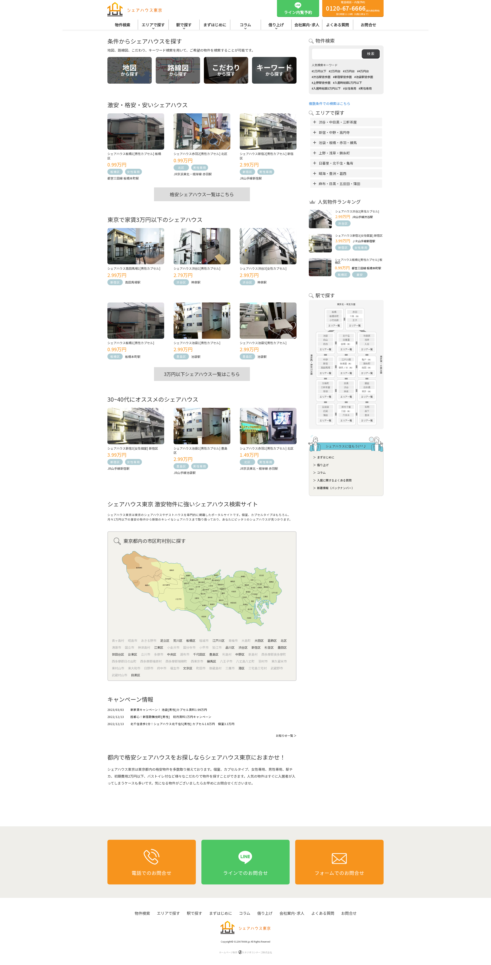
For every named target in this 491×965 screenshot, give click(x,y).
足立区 (164, 640)
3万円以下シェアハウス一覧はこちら (202, 374)
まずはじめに (214, 24)
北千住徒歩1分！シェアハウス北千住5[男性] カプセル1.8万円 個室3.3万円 (182, 724)
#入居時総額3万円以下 (326, 88)
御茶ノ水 (343, 367)
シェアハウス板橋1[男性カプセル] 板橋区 (358, 261)
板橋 (334, 311)
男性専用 (199, 168)
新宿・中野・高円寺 (334, 132)
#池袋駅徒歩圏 (363, 77)
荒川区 (177, 640)
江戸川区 (218, 640)
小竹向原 (334, 320)
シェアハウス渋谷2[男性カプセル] (357, 211)
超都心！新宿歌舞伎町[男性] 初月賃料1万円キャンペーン (170, 717)
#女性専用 (349, 88)
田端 (343, 343)
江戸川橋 (346, 359)
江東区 (158, 647)
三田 (343, 411)
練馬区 (211, 661)
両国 (364, 367)
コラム (245, 24)
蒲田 (325, 415)
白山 (325, 339)
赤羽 (355, 311)
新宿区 (247, 172)
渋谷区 (181, 282)
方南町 (325, 383)
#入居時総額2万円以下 (347, 83)
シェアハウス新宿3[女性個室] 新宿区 (359, 235)
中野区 (240, 654)
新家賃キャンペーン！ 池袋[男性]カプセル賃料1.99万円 (168, 710)
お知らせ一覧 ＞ (286, 735)
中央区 (171, 654)
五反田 (325, 406)
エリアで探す (153, 24)
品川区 (230, 647)
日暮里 (346, 339)
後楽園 (343, 363)
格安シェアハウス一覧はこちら (202, 194)
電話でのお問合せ (151, 872)
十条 (352, 316)
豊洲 (367, 415)
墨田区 (282, 647)
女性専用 (133, 172)
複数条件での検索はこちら (329, 103)
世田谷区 (118, 654)
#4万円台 (363, 71)
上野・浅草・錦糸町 (334, 152)
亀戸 (364, 359)
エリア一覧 (334, 325)
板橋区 (115, 172)
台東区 (132, 654)
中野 (325, 359)
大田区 (259, 640)
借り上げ (276, 24)
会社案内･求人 (306, 24)
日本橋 (366, 387)
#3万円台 (349, 71)
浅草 (367, 339)
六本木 (346, 415)
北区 (181, 168)
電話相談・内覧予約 (353, 8)
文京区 (187, 668)
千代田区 (199, 654)
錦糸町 (366, 363)
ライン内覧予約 (298, 12)
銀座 (367, 383)
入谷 (367, 343)
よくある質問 (337, 24)
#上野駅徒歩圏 (321, 83)
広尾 (325, 411)
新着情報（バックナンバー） (335, 488)
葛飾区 (272, 640)
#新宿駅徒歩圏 (342, 77)
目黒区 (135, 675)
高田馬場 (325, 367)
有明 (367, 406)
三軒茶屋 (325, 387)
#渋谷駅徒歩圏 (321, 77)
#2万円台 (334, 71)
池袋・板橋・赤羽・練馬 (338, 142)
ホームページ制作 (245, 952)
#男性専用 (365, 88)
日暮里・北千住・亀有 (336, 163)
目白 (325, 343)
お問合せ (368, 24)
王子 (355, 320)
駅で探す (184, 24)
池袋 (325, 335)
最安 (360, 275)
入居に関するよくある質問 (334, 480)
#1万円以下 (319, 71)
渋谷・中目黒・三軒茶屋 (338, 121)
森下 (367, 411)
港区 (241, 668)
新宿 (325, 363)
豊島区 (181, 356)
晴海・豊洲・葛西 (332, 173)
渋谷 (346, 387)
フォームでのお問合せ (339, 872)
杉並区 (269, 647)
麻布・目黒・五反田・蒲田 (339, 183)
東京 (364, 391)
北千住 (346, 335)
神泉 (346, 391)
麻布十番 (346, 406)
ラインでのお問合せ (245, 872)
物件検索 (122, 24)
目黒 (346, 383)
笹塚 (325, 391)
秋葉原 (366, 335)
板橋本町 (334, 316)
